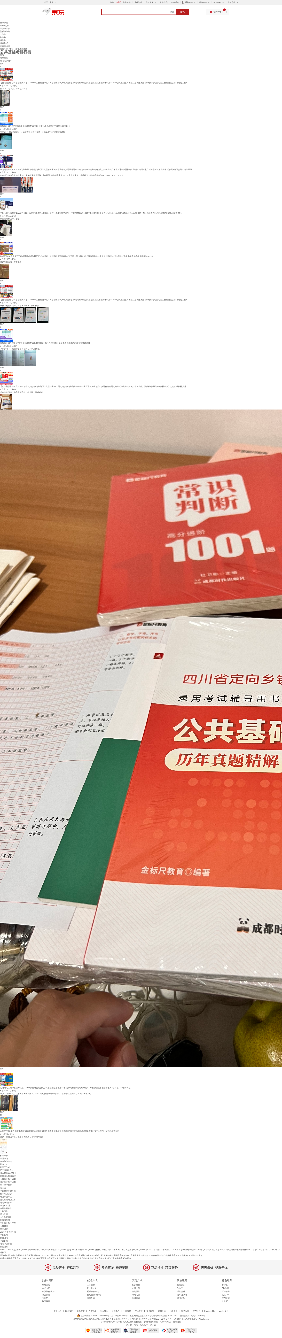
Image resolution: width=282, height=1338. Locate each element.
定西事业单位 (6, 1197)
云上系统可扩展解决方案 (57, 1255)
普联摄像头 (5, 31)
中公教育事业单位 (8, 1191)
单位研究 (4, 1229)
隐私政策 (185, 1311)
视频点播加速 (100, 1258)
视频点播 (85, 1255)
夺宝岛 (225, 1285)
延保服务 (226, 1291)
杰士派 (3, 1188)
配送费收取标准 (94, 1295)
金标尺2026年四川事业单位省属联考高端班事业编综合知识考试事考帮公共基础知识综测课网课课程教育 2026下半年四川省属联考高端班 (59, 1131)
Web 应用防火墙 (133, 1255)
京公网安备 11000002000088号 (94, 1316)
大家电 (45, 1298)
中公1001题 (5, 1205)
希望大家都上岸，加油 (10, 219)
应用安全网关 (65, 1258)
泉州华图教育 (6, 1208)
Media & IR (223, 1311)
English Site (209, 1311)
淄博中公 (4, 1158)
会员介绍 (46, 1288)
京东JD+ (225, 1301)
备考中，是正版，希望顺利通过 (13, 88)
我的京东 (149, 2)
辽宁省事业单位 (7, 1170)
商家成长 (176, 1255)
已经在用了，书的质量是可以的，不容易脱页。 (20, 349)
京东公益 (197, 1311)
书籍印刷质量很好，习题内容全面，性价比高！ (20, 305)
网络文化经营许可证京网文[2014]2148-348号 (152, 1319)
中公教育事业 (6, 1217)
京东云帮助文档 (96, 1255)
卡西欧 (24, 1258)
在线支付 (136, 1288)
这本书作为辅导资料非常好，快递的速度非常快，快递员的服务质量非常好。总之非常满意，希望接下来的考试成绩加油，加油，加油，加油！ (61, 175)
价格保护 (181, 1288)
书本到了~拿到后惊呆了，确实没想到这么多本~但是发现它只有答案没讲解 (32, 132)
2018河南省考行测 (8, 1232)
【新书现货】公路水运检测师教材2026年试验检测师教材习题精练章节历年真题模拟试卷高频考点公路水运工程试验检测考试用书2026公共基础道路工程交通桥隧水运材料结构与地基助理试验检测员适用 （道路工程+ (93, 83)
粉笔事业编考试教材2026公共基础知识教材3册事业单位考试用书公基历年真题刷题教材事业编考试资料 (45, 343)
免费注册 (127, 2)
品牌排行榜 (5, 28)
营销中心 (115, 1311)
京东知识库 (5, 25)
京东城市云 (193, 1255)
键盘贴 (3, 40)
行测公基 (4, 1246)
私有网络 (127, 1258)
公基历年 (4, 1211)
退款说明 (181, 1291)
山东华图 (4, 1226)
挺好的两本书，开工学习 (11, 262)
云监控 (74, 1258)
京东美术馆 (5, 46)
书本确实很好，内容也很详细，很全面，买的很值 (21, 392)
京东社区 (162, 1311)
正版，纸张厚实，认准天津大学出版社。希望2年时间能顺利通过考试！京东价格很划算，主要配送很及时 (45, 1093)
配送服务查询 (93, 1291)
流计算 (43, 1258)
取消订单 (181, 1298)
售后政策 (181, 1285)
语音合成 (17, 1258)
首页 (11, 49)
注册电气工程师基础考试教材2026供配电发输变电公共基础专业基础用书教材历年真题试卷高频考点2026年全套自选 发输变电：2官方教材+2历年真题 (65, 1088)
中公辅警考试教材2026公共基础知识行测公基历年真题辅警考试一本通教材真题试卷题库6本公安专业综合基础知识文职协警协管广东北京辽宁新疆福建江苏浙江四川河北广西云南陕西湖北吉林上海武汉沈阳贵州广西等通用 (96, 169)
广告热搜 (167, 1255)
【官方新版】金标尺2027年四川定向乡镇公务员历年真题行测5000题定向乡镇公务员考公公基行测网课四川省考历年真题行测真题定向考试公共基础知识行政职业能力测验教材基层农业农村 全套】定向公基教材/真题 (93, 386)
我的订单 (138, 2)
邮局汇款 (136, 1295)
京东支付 (144, 1325)
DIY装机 (225, 1288)
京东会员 (164, 2)
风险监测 (173, 1311)
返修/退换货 (182, 1295)
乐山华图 (4, 1214)
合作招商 (92, 1311)
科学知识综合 (6, 1194)
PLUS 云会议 (74, 1255)
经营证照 (177, 1322)
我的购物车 (218, 12)
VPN (38, 1258)
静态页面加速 (52, 1258)
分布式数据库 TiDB (86, 1258)
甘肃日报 (4, 1238)
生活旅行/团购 (48, 1291)
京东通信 (226, 1298)
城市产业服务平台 (115, 1258)
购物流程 (46, 1285)
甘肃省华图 (5, 1220)
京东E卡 (225, 1295)
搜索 (182, 11)
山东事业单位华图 (8, 1179)
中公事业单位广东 (8, 1223)
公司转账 (136, 1298)
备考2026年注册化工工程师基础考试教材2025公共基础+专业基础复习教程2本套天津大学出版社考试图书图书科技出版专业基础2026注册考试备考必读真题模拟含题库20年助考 (76, 256)
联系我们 (69, 1311)
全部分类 (4, 23)
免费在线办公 (157, 1255)
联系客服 (46, 1301)
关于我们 (58, 1311)
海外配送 (91, 1298)
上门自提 (91, 1285)
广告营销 (184, 1255)
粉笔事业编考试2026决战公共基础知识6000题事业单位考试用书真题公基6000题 (35, 126)
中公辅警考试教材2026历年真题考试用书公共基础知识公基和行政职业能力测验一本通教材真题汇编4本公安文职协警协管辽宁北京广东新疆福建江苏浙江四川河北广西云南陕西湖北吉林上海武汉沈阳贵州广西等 (91, 213)
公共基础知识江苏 (8, 1200)
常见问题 (46, 1295)
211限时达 (91, 1288)
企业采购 (175, 2)
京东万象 (31, 1258)
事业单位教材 (6, 1185)
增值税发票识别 (7, 1255)
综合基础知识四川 (8, 1173)
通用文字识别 (119, 1255)
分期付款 (136, 1291)
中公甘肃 (4, 1241)
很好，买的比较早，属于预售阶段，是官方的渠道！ (22, 1137)
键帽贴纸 (4, 43)
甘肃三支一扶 (6, 1164)
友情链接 (139, 1311)
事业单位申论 (6, 1161)
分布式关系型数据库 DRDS (34, 1255)
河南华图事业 (6, 1202)
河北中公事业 (6, 1244)
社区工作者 (5, 1167)
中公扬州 (4, 1235)
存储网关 (8, 1258)
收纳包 (3, 37)
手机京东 (189, 2)
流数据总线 (146, 1255)
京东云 (153, 1325)
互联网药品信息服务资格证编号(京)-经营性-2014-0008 (154, 1316)
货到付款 (136, 1285)
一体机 (3, 34)
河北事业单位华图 (8, 1182)
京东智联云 (108, 1255)
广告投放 (18, 1255)
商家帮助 (104, 1311)
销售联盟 (150, 1311)
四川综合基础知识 (8, 1176)
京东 (64, 13)
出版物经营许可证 (121, 1319)
